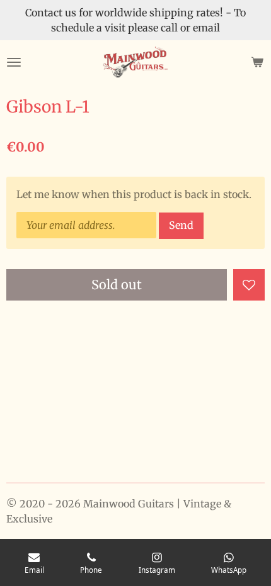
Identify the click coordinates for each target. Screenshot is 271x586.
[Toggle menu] (14, 62)
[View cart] (257, 62)
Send (181, 225)
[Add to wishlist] (249, 285)
